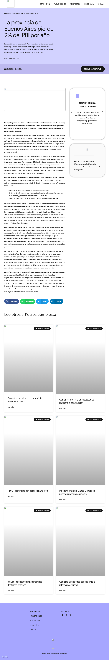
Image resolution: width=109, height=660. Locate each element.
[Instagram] (66, 615)
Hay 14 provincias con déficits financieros (27, 490)
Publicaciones (60, 4)
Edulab (101, 4)
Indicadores (75, 4)
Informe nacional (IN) (13, 13)
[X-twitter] (70, 615)
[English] (3, 657)
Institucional (44, 4)
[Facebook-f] (62, 615)
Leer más (10, 407)
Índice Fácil (89, 4)
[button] (11, 301)
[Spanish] (7, 657)
